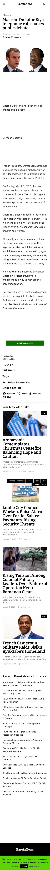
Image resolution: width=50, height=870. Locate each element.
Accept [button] (24, 866)
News (7, 15)
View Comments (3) (25, 343)
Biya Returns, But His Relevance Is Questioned (25, 773)
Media (37, 481)
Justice (29, 481)
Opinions (36, 484)
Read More (34, 866)
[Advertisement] (23, 89)
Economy (20, 481)
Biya (4, 382)
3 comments (10, 34)
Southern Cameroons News (19, 382)
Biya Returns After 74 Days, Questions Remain (25, 778)
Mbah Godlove (9, 370)
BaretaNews (25, 3)
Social (44, 484)
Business (11, 481)
